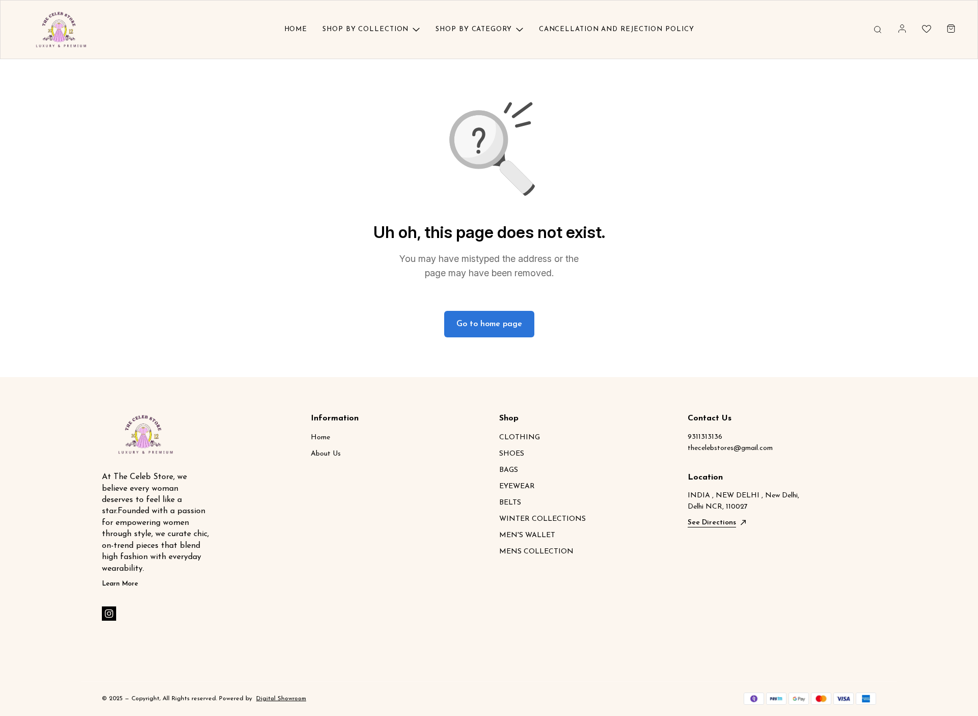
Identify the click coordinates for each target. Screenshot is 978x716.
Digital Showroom (281, 699)
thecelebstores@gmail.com (730, 448)
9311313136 (705, 437)
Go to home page (489, 324)
